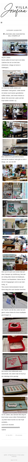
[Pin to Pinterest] (15, 437)
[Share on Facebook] (12, 437)
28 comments (18, 435)
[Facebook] (19, 22)
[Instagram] (8, 449)
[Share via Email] (17, 437)
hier (10, 289)
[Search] (26, 22)
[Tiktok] (24, 22)
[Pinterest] (17, 22)
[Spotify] (22, 22)
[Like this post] (10, 437)
